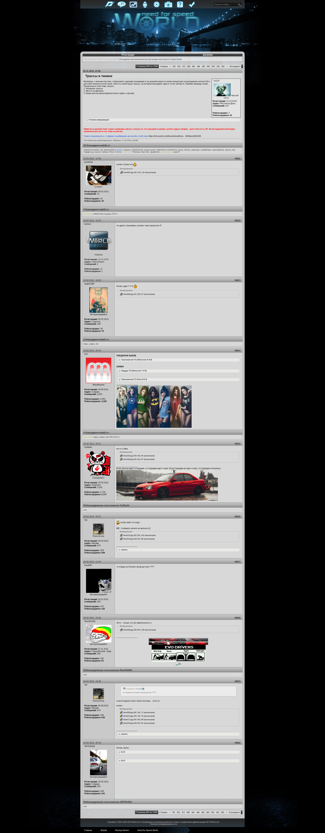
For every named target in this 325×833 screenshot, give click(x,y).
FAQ (180, 7)
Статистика (133, 7)
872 (183, 66)
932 (218, 66)
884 (208, 66)
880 (188, 66)
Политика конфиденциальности (163, 824)
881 (193, 66)
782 (174, 66)
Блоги (145, 7)
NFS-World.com (133, 822)
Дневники (208, 55)
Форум (121, 7)
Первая (164, 66)
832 (178, 66)
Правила (191, 7)
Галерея (168, 7)
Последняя (234, 66)
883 (203, 66)
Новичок (99, 255)
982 (223, 66)
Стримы (156, 7)
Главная (110, 7)
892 (213, 66)
